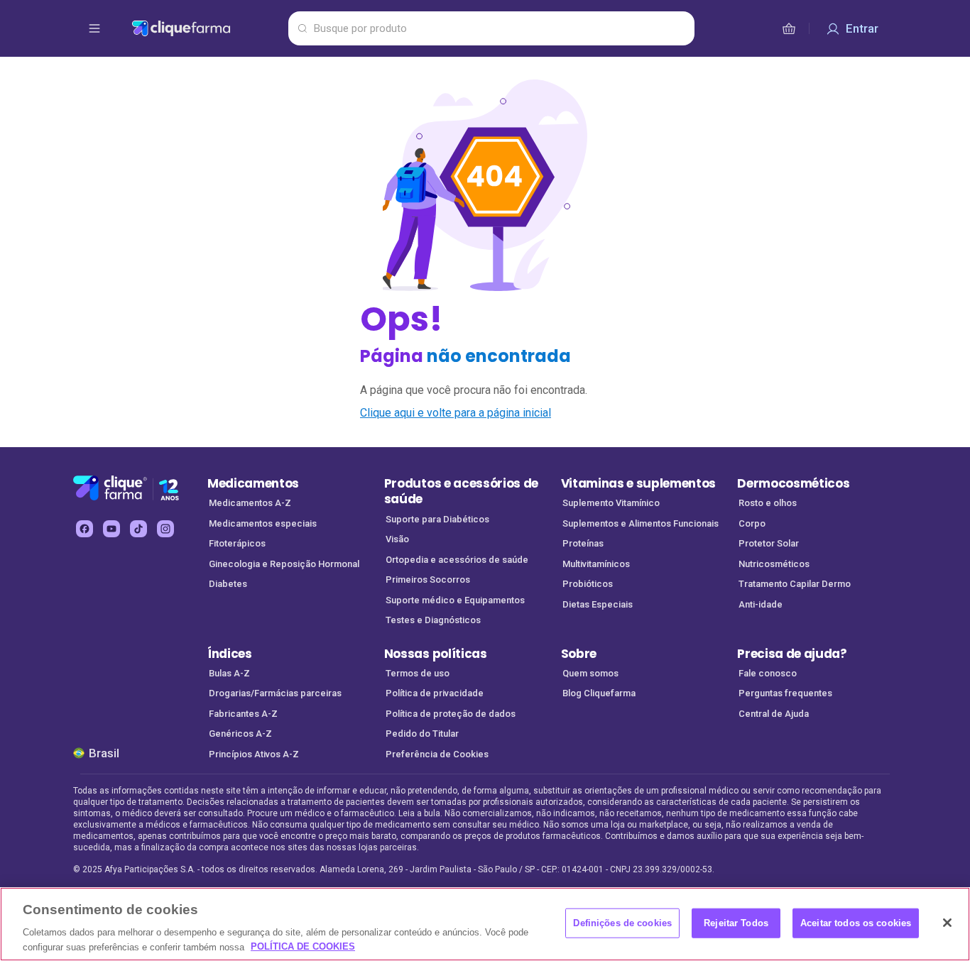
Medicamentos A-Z (250, 503)
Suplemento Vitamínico (611, 503)
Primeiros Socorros (428, 579)
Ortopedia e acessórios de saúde (457, 559)
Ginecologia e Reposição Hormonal (284, 564)
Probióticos (587, 583)
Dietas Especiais (597, 604)
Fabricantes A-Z (243, 713)
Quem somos (590, 673)
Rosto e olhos (768, 503)
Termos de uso (417, 673)
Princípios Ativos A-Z (254, 754)
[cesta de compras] (789, 28)
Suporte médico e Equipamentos (455, 600)
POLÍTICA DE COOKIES (303, 946)
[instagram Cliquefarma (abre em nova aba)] (165, 528)
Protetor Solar (769, 543)
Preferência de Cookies (437, 754)
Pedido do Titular (422, 733)
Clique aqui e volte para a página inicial (455, 412)
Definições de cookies (622, 923)
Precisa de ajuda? (792, 653)
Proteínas (583, 543)
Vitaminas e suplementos (638, 483)
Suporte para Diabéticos (437, 519)
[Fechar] (947, 922)
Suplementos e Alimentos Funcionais (640, 523)
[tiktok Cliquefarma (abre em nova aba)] (138, 528)
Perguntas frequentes (785, 693)
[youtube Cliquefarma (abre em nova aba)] (111, 528)
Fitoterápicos (237, 543)
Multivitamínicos (596, 564)
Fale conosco (768, 673)
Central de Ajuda (774, 713)
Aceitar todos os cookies (855, 923)
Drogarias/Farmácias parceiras (275, 693)
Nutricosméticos (774, 564)
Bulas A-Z (229, 673)
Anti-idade (761, 604)
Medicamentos (253, 483)
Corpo (752, 523)
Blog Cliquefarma (599, 693)
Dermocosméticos (793, 483)
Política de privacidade (435, 693)
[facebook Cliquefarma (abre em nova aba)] (84, 528)
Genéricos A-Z (240, 733)
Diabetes (228, 583)
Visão (397, 539)
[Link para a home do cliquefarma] (207, 28)
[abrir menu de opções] (94, 28)
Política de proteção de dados (451, 713)
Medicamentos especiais (263, 523)
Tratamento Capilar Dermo (795, 583)
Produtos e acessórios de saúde (461, 491)
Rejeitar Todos (736, 923)
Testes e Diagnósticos (433, 620)
